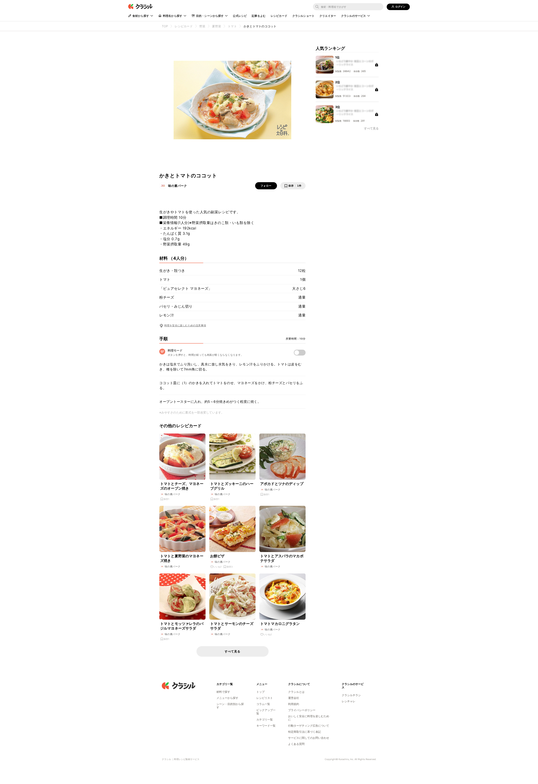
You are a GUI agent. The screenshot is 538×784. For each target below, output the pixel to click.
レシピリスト (264, 698)
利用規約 (293, 704)
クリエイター (327, 15)
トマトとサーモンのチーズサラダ (231, 626)
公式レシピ (240, 15)
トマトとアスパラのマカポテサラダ (281, 558)
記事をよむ (259, 15)
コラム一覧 (263, 704)
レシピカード (279, 15)
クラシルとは (296, 691)
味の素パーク (177, 185)
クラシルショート (303, 15)
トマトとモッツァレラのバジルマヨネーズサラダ (181, 626)
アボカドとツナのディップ (281, 484)
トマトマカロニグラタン (280, 624)
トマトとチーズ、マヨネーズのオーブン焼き (181, 486)
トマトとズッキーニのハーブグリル (231, 486)
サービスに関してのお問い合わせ (308, 737)
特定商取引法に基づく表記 (304, 731)
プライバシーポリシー (301, 710)
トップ (260, 691)
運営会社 (293, 698)
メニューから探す (227, 698)
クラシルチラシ (351, 695)
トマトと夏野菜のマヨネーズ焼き (181, 558)
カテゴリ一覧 (264, 719)
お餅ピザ (217, 556)
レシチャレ (348, 701)
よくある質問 (296, 744)
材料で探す (223, 691)
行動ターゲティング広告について (308, 725)
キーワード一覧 (266, 725)
